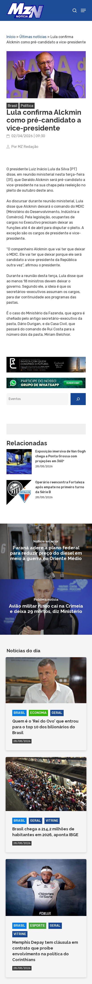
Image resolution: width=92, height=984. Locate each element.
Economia (38, 713)
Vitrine (52, 821)
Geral (57, 713)
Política (27, 106)
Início (10, 37)
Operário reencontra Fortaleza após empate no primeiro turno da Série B (59, 487)
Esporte (37, 926)
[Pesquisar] (78, 399)
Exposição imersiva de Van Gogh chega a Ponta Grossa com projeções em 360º (60, 456)
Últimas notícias (32, 37)
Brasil (12, 106)
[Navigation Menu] (83, 10)
